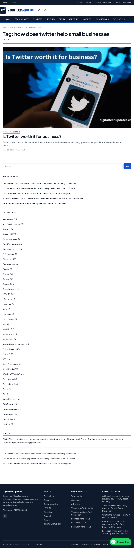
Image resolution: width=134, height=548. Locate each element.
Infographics (8, 299)
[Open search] (39, 10)
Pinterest (97, 2)
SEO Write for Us (78, 523)
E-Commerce (9, 254)
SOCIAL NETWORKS (11, 374)
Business (37, 19)
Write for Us (76, 496)
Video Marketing (10, 399)
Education (101, 19)
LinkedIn (117, 2)
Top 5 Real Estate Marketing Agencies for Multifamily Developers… (114, 508)
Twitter (88, 2)
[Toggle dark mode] (45, 10)
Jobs (5, 309)
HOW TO (6, 294)
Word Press (8, 419)
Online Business (10, 349)
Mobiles (87, 19)
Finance (6, 274)
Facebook (79, 2)
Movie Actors (8, 334)
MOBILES (6, 329)
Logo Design (8, 319)
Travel (5, 389)
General (6, 284)
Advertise (75, 504)
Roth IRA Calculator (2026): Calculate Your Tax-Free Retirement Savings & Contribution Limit (43, 198)
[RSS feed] (5, 516)
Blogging (6, 229)
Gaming (6, 279)
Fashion (6, 269)
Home (7, 19)
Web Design (8, 404)
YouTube (6, 424)
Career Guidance (10, 239)
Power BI (6, 354)
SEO (4, 359)
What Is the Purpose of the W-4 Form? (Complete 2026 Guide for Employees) (37, 193)
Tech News (8, 379)
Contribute (76, 500)
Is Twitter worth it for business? (32, 136)
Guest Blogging (9, 289)
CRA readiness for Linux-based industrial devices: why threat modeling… (115, 499)
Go (127, 166)
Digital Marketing (68, 19)
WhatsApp (127, 2)
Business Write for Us (80, 519)
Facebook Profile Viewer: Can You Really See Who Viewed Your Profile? (34, 203)
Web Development (11, 409)
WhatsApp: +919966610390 (15, 510)
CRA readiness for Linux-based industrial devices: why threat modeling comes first (39, 183)
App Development (11, 224)
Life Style (7, 314)
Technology (22, 19)
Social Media (8, 369)
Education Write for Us (81, 527)
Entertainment (9, 264)
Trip (4, 394)
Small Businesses (10, 364)
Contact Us (119, 19)
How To (50, 19)
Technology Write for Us (82, 508)
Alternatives (8, 219)
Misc (5, 324)
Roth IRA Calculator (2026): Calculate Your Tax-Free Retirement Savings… (114, 524)
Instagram (107, 2)
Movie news (8, 339)
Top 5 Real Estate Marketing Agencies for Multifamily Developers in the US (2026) (39, 188)
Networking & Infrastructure (15, 344)
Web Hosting (8, 414)
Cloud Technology (11, 244)
